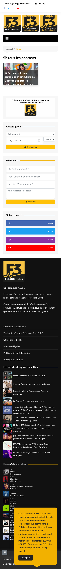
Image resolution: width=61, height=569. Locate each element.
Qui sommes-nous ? (12, 339)
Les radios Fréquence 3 (14, 326)
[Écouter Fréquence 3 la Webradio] (12, 23)
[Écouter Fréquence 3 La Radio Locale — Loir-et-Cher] (49, 23)
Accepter (25, 557)
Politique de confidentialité (16, 352)
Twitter (9, 8)
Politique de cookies (13, 359)
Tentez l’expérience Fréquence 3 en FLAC (23, 333)
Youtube (18, 8)
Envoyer (31, 202)
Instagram (13, 8)
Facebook (4, 8)
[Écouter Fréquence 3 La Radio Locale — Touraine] (30, 23)
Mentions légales (11, 346)
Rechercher (31, 147)
